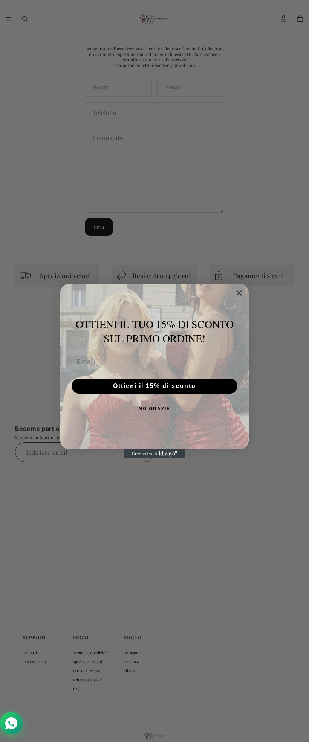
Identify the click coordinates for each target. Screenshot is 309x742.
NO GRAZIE (154, 408)
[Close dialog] (239, 293)
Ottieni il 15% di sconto (154, 386)
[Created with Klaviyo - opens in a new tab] (154, 453)
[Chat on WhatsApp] (11, 723)
